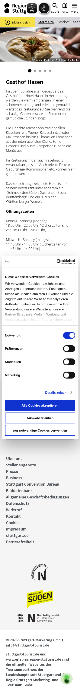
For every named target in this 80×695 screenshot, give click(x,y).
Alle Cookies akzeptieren (40, 405)
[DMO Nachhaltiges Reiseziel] (40, 584)
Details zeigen (55, 392)
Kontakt (13, 516)
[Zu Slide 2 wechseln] (35, 70)
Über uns (14, 458)
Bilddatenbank (19, 490)
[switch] (69, 348)
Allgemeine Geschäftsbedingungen (37, 497)
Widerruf (14, 509)
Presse (12, 471)
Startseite (46, 21)
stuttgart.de (17, 535)
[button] (66, 678)
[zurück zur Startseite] (17, 8)
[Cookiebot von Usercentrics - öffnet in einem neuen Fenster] (57, 261)
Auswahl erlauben (40, 418)
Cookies (13, 522)
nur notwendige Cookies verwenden (40, 430)
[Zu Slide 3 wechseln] (40, 70)
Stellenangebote (21, 464)
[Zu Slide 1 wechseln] (29, 70)
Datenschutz (17, 503)
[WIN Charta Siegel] (40, 621)
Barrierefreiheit (20, 541)
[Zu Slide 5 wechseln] (50, 70)
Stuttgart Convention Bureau (32, 484)
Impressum (16, 529)
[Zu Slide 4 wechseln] (45, 70)
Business (14, 477)
